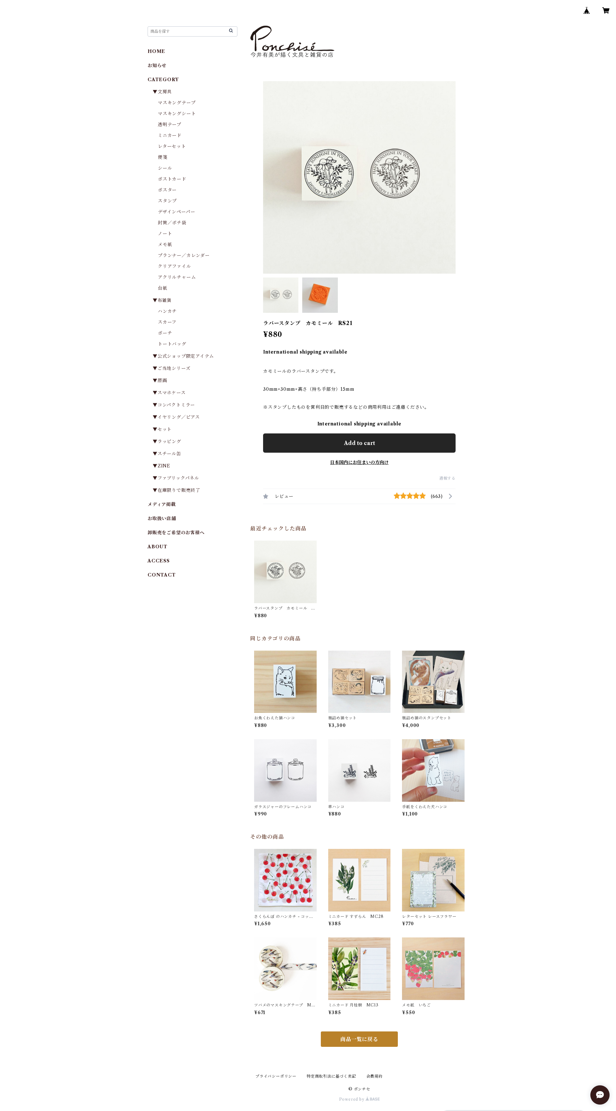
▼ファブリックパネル (176, 478)
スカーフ (167, 322)
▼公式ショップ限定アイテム (183, 356)
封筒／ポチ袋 (172, 223)
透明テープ (169, 124)
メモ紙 (165, 244)
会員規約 (374, 1076)
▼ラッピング (167, 441)
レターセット (172, 146)
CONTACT (162, 575)
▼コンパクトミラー (174, 405)
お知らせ (157, 65)
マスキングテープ (176, 103)
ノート (165, 233)
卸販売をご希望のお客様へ (176, 532)
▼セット (162, 429)
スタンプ (170, 201)
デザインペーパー (176, 212)
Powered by (352, 1099)
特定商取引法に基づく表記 (331, 1076)
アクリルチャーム (177, 277)
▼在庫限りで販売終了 (176, 490)
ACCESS (159, 561)
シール (165, 168)
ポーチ (165, 333)
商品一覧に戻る (359, 1039)
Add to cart (359, 443)
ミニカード (170, 135)
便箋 (162, 157)
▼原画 (160, 380)
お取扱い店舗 (162, 518)
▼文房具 (164, 92)
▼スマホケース (169, 393)
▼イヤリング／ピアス (176, 417)
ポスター (167, 190)
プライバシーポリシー (275, 1076)
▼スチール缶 (167, 454)
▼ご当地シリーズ (171, 368)
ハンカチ (167, 311)
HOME (156, 51)
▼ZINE (161, 466)
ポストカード (172, 179)
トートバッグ (172, 344)
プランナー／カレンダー (184, 255)
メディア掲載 (162, 504)
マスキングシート (177, 113)
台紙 (162, 288)
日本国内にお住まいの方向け (359, 462)
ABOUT (157, 547)
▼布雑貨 (162, 300)
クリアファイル (174, 266)
